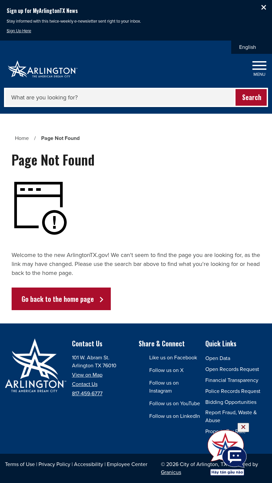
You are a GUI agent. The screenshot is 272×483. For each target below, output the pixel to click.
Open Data (217, 358)
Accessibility (88, 464)
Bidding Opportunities (230, 402)
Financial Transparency (231, 380)
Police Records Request (232, 391)
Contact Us (85, 384)
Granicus (171, 472)
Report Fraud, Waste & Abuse (231, 416)
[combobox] (251, 47)
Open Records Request (232, 369)
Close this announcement (263, 7)
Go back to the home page (58, 299)
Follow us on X (166, 370)
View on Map (87, 375)
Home (22, 138)
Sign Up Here (19, 31)
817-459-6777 (87, 393)
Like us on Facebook (173, 357)
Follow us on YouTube (174, 403)
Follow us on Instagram (164, 387)
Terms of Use (20, 464)
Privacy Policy (54, 464)
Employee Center (127, 464)
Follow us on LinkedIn (174, 416)
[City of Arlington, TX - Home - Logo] (43, 69)
